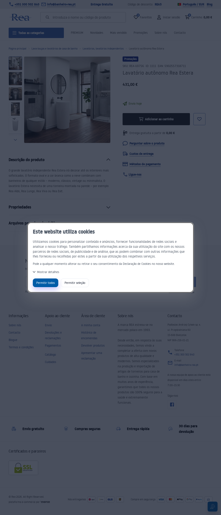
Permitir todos (45, 283)
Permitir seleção (75, 283)
